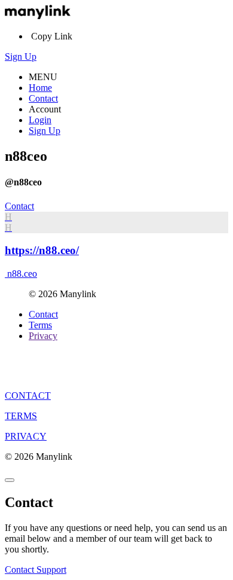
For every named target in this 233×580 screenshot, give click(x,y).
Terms (40, 325)
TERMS (21, 416)
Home (40, 88)
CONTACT (28, 395)
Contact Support (35, 569)
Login (40, 120)
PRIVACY (26, 436)
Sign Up (20, 56)
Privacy (43, 336)
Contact (43, 98)
